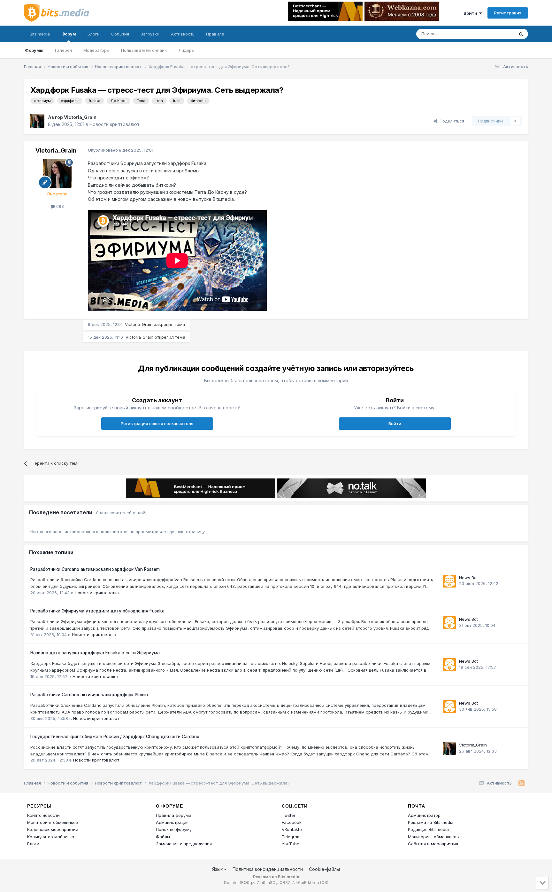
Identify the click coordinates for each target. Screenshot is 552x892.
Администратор (424, 815)
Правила (215, 33)
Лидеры (186, 50)
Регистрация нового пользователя (157, 423)
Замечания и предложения (184, 843)
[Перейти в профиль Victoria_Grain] (37, 121)
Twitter (288, 815)
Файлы (163, 836)
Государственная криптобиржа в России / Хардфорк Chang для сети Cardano (114, 736)
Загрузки (150, 33)
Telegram (291, 836)
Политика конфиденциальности (268, 869)
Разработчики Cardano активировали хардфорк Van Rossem (95, 569)
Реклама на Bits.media (431, 822)
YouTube (290, 843)
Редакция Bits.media (428, 829)
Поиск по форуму (174, 829)
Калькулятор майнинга (50, 836)
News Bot (468, 577)
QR (324, 882)
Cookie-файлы (324, 869)
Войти (471, 13)
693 (59, 206)
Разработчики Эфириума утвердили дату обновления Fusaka (97, 610)
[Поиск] (521, 34)
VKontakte (292, 829)
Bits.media (40, 33)
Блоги (94, 33)
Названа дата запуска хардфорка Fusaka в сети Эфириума (95, 652)
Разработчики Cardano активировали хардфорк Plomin (89, 694)
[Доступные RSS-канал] (521, 783)
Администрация (172, 822)
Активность (183, 33)
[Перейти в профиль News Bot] (449, 581)
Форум (68, 33)
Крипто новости (43, 815)
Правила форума (173, 815)
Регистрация (507, 12)
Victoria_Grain (80, 117)
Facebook (292, 822)
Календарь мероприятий (52, 829)
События (120, 33)
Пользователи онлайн (144, 50)
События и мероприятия (433, 843)
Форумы (34, 50)
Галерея (63, 50)
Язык (218, 869)
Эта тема (496, 33)
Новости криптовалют (114, 124)
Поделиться (450, 120)
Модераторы (96, 50)
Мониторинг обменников (52, 822)
